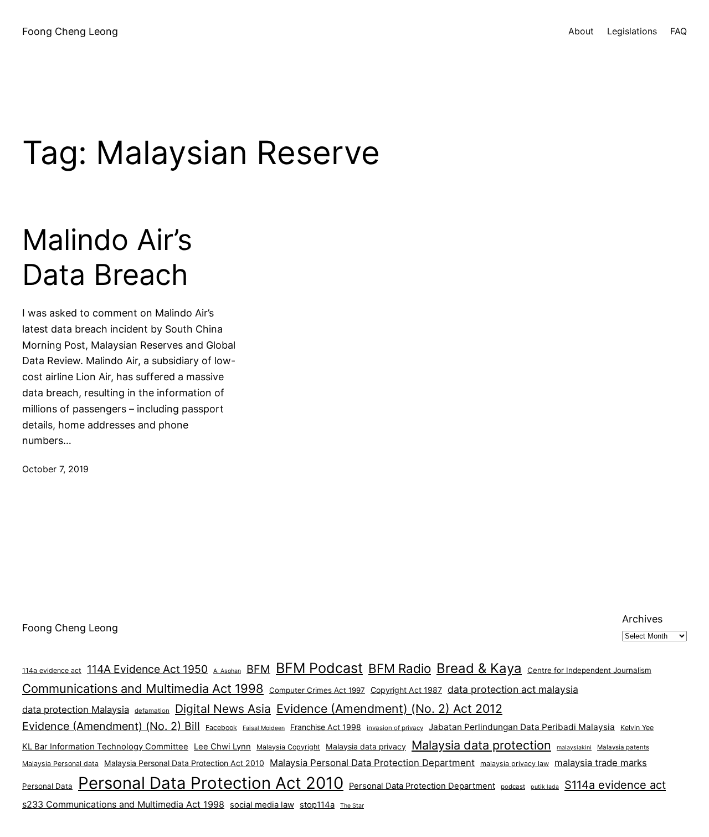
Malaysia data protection (481, 745)
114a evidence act (51, 670)
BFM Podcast (319, 668)
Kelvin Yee (637, 727)
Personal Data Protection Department (422, 786)
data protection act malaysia (513, 689)
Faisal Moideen (264, 728)
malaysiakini (574, 747)
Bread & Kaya (479, 668)
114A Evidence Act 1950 (147, 669)
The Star (352, 805)
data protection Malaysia (75, 709)
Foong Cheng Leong (70, 31)
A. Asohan (227, 671)
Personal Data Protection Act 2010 (210, 783)
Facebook (221, 727)
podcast (513, 786)
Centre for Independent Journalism (589, 670)
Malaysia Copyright (288, 747)
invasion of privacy (395, 728)
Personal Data (47, 786)
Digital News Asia (223, 709)
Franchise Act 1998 (325, 727)
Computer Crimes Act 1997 (317, 690)
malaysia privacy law (514, 763)
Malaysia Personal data (60, 763)
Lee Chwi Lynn (222, 747)
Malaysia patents (623, 747)
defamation (152, 710)
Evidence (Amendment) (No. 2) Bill (111, 726)
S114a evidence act (615, 785)
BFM (258, 669)
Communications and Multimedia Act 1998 (143, 688)
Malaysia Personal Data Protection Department (372, 762)
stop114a (317, 805)
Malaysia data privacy (366, 746)
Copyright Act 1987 (406, 690)
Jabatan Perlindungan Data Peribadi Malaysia (522, 727)
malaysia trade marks (600, 762)
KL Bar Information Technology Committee (105, 747)
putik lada (545, 786)
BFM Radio (399, 668)
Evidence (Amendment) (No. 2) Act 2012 (389, 708)
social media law (262, 805)
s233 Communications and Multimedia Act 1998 (123, 804)
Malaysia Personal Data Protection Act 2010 (184, 763)
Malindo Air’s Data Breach (107, 257)
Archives (642, 619)
